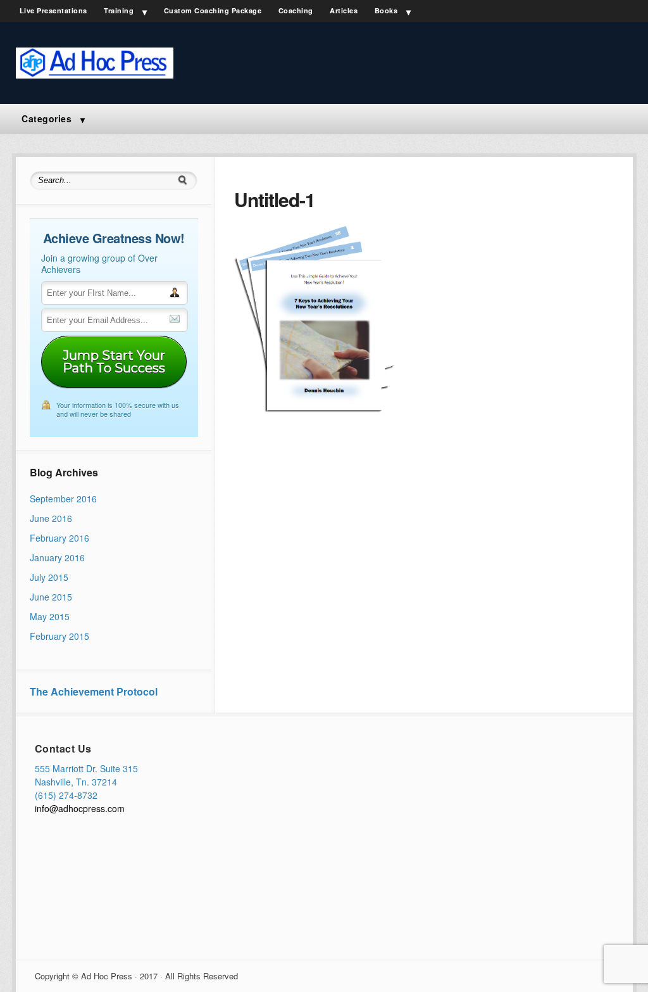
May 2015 (50, 616)
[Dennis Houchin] (95, 74)
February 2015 (59, 636)
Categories (47, 118)
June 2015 (51, 596)
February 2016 (59, 537)
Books (386, 10)
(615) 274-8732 (66, 795)
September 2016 (63, 498)
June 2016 (51, 518)
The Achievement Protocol (94, 691)
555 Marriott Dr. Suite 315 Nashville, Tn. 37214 (86, 775)
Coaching (295, 10)
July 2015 (49, 577)
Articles (344, 10)
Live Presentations (53, 10)
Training (119, 10)
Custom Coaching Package (213, 10)
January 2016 (57, 557)
